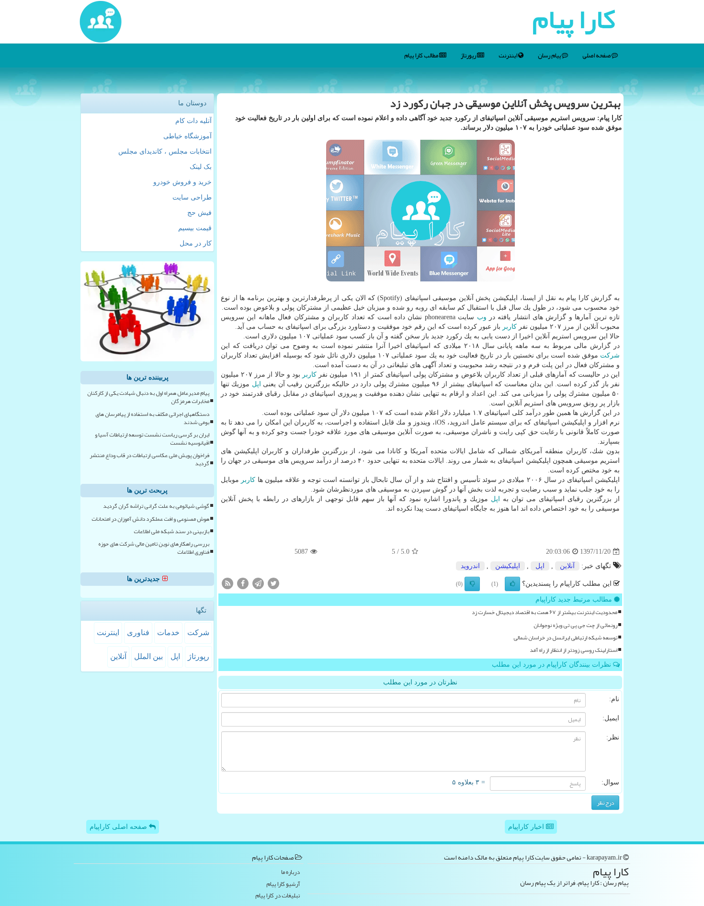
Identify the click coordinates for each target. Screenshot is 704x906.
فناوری (138, 632)
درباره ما (290, 872)
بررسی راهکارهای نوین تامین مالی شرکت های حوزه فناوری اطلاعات (153, 548)
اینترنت (508, 55)
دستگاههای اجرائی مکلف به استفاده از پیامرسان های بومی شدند (152, 418)
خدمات (168, 632)
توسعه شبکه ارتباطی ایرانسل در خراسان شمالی (565, 637)
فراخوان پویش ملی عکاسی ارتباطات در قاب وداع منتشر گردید (149, 459)
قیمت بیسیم (195, 228)
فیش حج (199, 212)
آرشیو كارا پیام (283, 884)
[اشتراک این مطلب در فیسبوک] (243, 583)
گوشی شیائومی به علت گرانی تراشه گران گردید (156, 506)
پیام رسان (550, 55)
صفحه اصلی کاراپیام (119, 826)
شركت (610, 355)
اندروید (470, 566)
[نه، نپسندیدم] (472, 584)
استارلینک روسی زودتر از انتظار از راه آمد (573, 650)
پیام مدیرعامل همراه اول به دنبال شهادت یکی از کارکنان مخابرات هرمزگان (148, 397)
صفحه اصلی (597, 55)
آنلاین (567, 566)
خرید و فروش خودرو (182, 182)
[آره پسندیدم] (512, 584)
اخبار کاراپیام (527, 826)
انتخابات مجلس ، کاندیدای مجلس (165, 151)
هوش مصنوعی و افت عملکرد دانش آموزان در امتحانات (150, 519)
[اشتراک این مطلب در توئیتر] (273, 583)
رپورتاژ (469, 55)
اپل (256, 384)
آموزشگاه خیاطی (187, 136)
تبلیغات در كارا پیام (277, 895)
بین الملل (148, 656)
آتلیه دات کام (193, 120)
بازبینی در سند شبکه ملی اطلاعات (171, 531)
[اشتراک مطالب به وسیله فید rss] (227, 583)
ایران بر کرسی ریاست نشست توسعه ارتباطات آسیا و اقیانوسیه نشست (152, 438)
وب (482, 317)
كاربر (509, 326)
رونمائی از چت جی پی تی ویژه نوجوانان (575, 625)
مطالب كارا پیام (421, 55)
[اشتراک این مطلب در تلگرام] (258, 583)
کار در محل (196, 243)
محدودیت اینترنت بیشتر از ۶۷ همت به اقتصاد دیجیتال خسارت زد (544, 612)
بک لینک (201, 166)
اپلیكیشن (507, 566)
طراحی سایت (192, 197)
